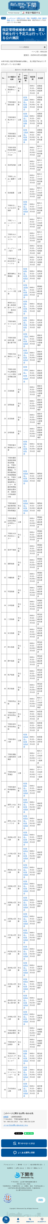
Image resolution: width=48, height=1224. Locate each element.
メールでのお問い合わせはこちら (15, 1125)
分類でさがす (21, 18)
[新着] (18, 1220)
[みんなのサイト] (42, 1220)
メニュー (6, 1220)
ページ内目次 (24, 47)
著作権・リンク (22, 1164)
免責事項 (10, 1168)
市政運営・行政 (36, 18)
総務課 (5, 1117)
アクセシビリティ (9, 1164)
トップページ (11, 18)
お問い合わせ (20, 1168)
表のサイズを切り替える (24, 70)
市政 (28, 18)
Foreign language (14, 13)
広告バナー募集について (34, 1168)
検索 (30, 1220)
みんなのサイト (42, 1220)
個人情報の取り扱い (36, 1164)
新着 (18, 1220)
